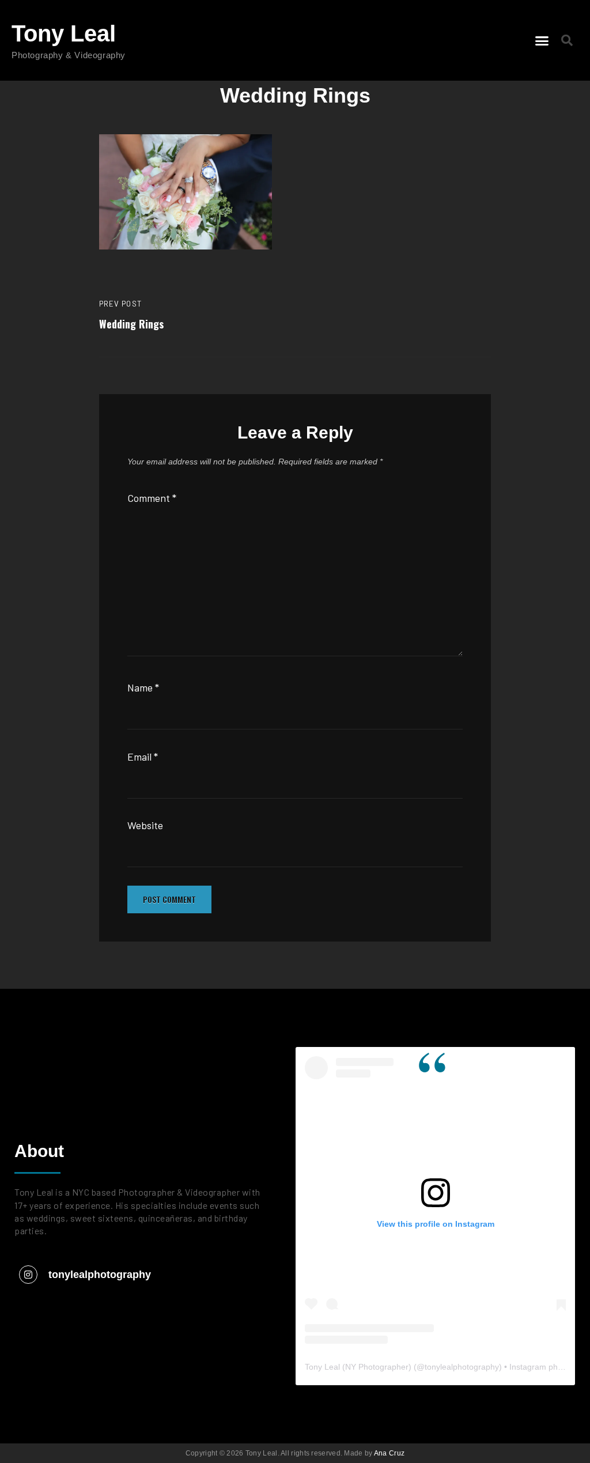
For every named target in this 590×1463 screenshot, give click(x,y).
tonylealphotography (99, 1274)
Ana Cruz (389, 1453)
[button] (542, 40)
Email (142, 756)
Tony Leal (64, 33)
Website (145, 825)
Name (143, 687)
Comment (151, 498)
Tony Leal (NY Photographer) (358, 1366)
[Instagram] (28, 1274)
